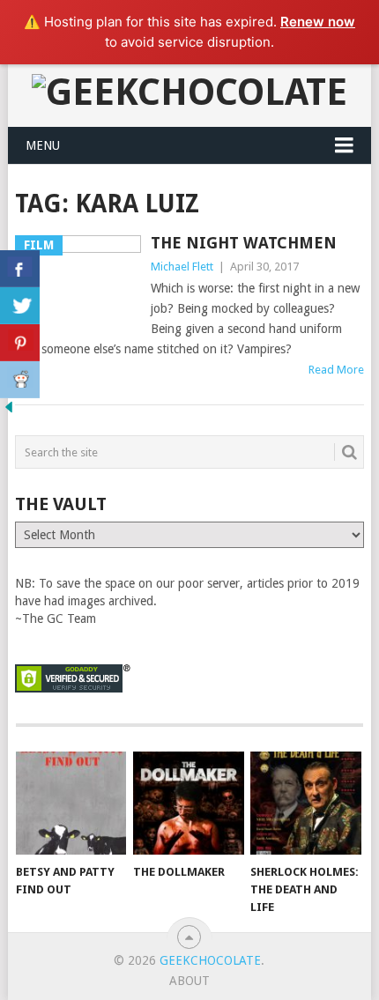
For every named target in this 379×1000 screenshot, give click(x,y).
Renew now (317, 21)
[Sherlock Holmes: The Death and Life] (305, 803)
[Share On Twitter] (20, 305)
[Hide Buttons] (9, 411)
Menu (43, 145)
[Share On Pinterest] (20, 342)
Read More (336, 369)
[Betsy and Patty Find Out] (71, 803)
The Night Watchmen (244, 242)
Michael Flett (182, 266)
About (189, 981)
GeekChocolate (210, 960)
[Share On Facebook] (20, 268)
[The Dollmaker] (188, 803)
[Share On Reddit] (20, 379)
